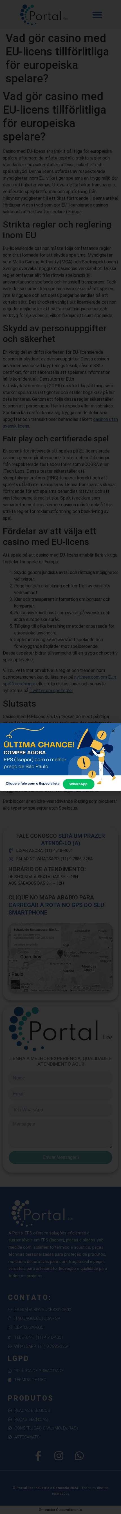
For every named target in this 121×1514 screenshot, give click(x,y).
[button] (113, 731)
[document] (60, 757)
